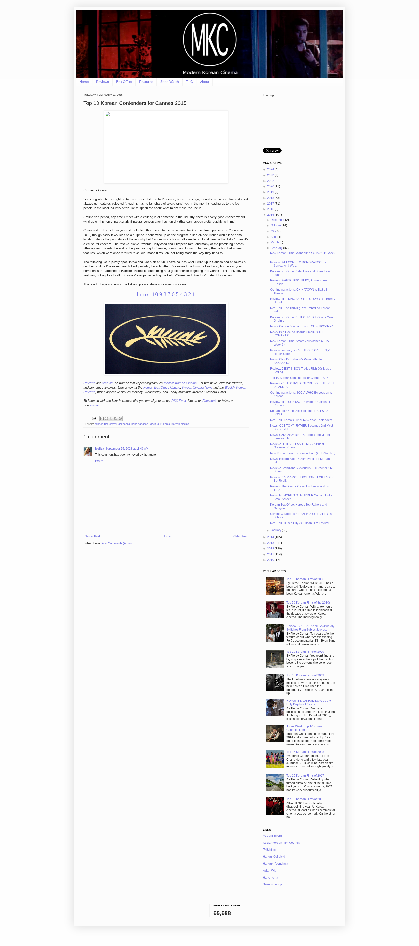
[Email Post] (94, 417)
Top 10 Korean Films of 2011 (305, 799)
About (204, 82)
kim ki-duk (156, 423)
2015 (271, 214)
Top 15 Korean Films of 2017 (305, 775)
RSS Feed (178, 401)
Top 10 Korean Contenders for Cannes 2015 (299, 378)
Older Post (240, 536)
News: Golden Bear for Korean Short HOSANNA (301, 326)
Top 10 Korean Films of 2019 (305, 651)
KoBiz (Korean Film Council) (281, 842)
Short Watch (169, 82)
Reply (99, 460)
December (278, 220)
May (274, 231)
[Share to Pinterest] (120, 418)
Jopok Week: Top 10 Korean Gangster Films (304, 728)
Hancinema (270, 877)
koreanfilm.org (272, 835)
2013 (271, 543)
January (276, 530)
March (275, 242)
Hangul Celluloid (274, 856)
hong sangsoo (139, 423)
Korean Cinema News (197, 387)
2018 (271, 197)
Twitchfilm (269, 849)
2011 (271, 554)
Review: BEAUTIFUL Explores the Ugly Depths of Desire (308, 702)
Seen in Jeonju (273, 884)
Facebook (209, 401)
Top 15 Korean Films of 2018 (305, 752)
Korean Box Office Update (161, 387)
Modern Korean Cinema (180, 383)
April (274, 236)
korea (166, 423)
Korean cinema (180, 423)
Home (84, 82)
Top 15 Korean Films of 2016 (305, 579)
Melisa (99, 448)
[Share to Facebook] (115, 418)
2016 (271, 209)
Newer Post (92, 536)
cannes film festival (106, 423)
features (108, 383)
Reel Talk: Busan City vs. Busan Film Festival (299, 523)
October (276, 225)
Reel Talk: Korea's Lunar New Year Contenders (301, 420)
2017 (271, 203)
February (277, 248)
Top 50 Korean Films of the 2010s (308, 602)
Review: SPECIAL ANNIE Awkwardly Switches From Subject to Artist (310, 627)
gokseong (124, 423)
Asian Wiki (270, 870)
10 (155, 294)
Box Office (124, 82)
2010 (271, 560)
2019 (271, 192)
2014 (271, 537)
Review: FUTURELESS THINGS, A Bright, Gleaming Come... (297, 445)
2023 (271, 175)
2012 (271, 548)
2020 (271, 186)
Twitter (94, 405)
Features (146, 82)
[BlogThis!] (106, 418)
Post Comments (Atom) (116, 543)
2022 (271, 181)
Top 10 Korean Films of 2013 (305, 675)
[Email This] (101, 418)
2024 (271, 169)
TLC (189, 82)
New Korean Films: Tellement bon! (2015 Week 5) (302, 453)
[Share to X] (111, 418)
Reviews (102, 82)
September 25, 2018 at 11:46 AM (126, 448)
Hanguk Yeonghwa (275, 863)
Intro (142, 294)
